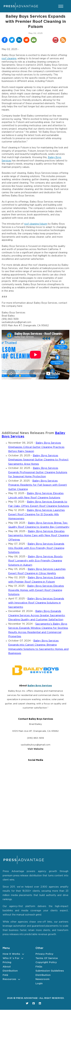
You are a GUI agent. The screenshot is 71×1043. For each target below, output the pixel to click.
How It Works (11, 954)
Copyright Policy (46, 962)
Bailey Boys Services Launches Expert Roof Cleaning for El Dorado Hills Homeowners (36, 514)
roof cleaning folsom (35, 224)
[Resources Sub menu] (19, 979)
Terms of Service (47, 958)
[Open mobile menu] (60, 6)
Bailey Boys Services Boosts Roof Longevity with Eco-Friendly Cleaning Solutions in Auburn (35, 560)
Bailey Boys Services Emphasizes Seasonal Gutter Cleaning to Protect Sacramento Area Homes (38, 459)
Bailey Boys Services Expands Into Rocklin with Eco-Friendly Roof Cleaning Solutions (36, 548)
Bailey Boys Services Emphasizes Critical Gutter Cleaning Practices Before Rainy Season (36, 447)
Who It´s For (11, 958)
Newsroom (42, 979)
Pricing (7, 962)
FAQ (5, 975)
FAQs (39, 967)
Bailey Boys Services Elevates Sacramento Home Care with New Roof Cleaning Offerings (38, 535)
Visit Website (35, 749)
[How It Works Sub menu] (23, 954)
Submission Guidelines (50, 971)
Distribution (10, 971)
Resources (9, 979)
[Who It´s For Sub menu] (22, 958)
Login (39, 983)
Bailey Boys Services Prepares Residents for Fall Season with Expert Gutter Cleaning (37, 485)
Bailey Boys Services (40, 686)
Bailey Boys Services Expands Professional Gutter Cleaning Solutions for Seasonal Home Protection (37, 472)
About (7, 967)
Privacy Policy (44, 954)
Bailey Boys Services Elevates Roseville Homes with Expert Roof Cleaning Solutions (36, 590)
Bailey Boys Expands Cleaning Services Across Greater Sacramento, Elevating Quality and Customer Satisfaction (36, 615)
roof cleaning (9, 59)
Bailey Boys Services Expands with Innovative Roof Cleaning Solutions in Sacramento (36, 603)
